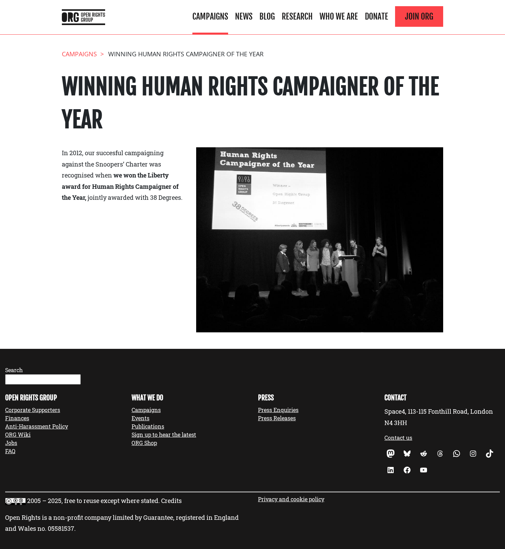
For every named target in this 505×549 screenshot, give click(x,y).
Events (140, 418)
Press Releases (277, 418)
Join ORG (419, 16)
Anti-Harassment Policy (36, 426)
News (243, 16)
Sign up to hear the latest (164, 434)
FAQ (10, 451)
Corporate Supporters (32, 409)
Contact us (398, 437)
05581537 (61, 528)
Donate (376, 16)
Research (297, 16)
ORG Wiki (18, 434)
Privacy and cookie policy (291, 499)
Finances (17, 418)
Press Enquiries (278, 409)
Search (14, 370)
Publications (148, 426)
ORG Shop (144, 442)
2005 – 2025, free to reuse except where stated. (93, 500)
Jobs (11, 442)
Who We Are (338, 16)
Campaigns (210, 16)
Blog (267, 16)
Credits (171, 500)
